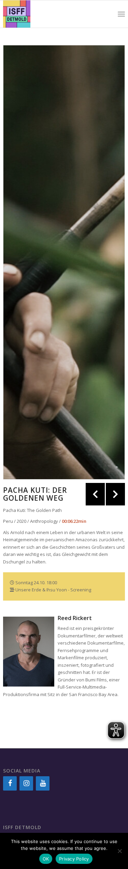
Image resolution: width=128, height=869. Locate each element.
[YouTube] (42, 783)
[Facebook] (10, 783)
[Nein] (119, 851)
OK (46, 858)
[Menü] (121, 14)
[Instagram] (26, 783)
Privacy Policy (74, 858)
